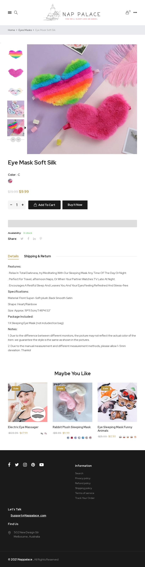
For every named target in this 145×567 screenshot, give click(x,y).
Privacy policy (82, 478)
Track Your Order (85, 498)
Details (13, 256)
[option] (17, 53)
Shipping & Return (37, 256)
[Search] (16, 12)
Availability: (14, 233)
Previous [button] (13, 139)
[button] (72, 223)
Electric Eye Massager (23, 427)
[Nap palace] (72, 13)
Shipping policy (83, 488)
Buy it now (75, 205)
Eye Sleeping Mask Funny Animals (115, 429)
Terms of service (84, 493)
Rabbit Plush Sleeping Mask (72, 427)
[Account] (135, 12)
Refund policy (83, 483)
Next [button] (18, 139)
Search (79, 473)
